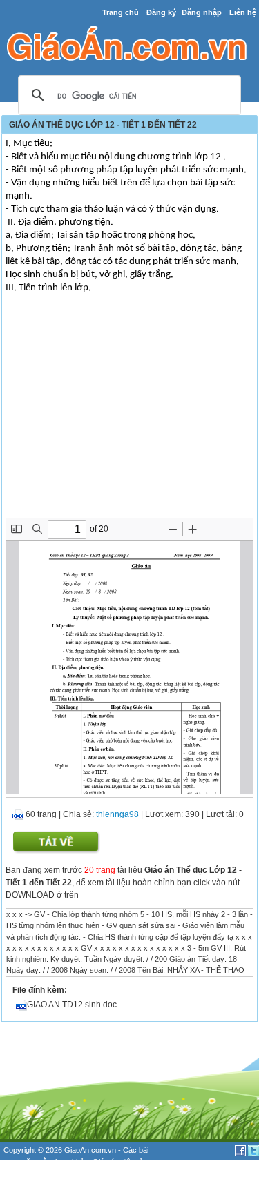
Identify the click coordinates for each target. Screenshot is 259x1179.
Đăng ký (161, 12)
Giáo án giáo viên (77, 1173)
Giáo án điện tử (118, 1162)
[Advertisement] (129, 414)
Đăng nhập (202, 12)
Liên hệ (242, 12)
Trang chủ (120, 12)
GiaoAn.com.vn (90, 1150)
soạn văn (19, 1162)
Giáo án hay (23, 1173)
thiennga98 (117, 814)
